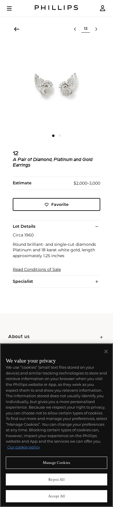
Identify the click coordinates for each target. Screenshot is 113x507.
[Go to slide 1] (53, 135)
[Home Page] (56, 8)
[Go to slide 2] (59, 135)
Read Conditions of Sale (37, 269)
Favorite (60, 204)
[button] (56, 85)
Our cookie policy (23, 447)
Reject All (56, 479)
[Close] (106, 351)
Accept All (56, 496)
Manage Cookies (56, 462)
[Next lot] (96, 29)
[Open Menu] (13, 8)
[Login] (102, 8)
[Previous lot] (75, 29)
